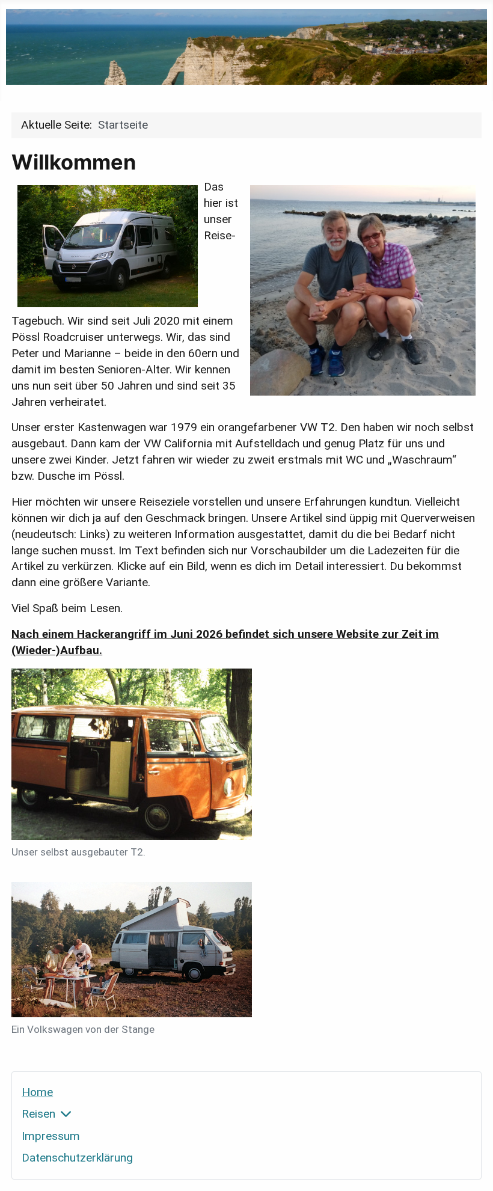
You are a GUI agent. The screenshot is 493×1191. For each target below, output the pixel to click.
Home (37, 1092)
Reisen (38, 1114)
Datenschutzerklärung (77, 1158)
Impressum (51, 1136)
